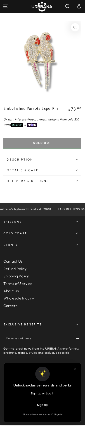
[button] (67, 6)
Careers (10, 305)
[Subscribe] (78, 338)
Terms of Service (18, 283)
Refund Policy (15, 268)
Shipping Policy (16, 276)
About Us (11, 291)
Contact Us (13, 261)
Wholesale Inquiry (18, 298)
